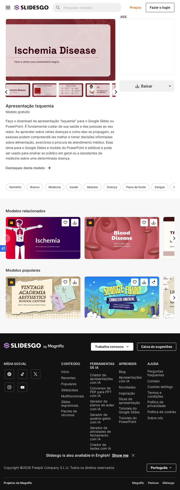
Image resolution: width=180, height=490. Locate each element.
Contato (153, 381)
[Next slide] (108, 50)
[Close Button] (133, 455)
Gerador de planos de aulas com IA (102, 405)
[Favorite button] (95, 26)
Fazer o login (160, 7)
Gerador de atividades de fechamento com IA (100, 433)
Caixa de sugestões (156, 347)
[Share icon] (107, 26)
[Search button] (58, 7)
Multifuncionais (72, 396)
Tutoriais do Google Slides (129, 410)
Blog (122, 372)
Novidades (127, 387)
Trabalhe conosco (109, 347)
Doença (112, 187)
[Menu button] (8, 7)
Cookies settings (160, 387)
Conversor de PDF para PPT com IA (101, 392)
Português (159, 468)
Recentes (68, 378)
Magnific (138, 483)
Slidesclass (69, 390)
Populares (68, 384)
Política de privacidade (156, 404)
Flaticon (153, 483)
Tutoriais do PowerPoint (128, 420)
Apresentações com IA (130, 379)
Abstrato (92, 187)
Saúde (74, 187)
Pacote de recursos (69, 413)
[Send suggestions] (3, 248)
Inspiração (127, 393)
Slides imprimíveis (69, 403)
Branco (35, 187)
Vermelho (15, 187)
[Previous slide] (6, 238)
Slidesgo (168, 483)
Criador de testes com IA (100, 446)
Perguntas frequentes (155, 373)
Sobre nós (155, 418)
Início (65, 372)
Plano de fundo (136, 187)
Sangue (160, 187)
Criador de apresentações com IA (101, 378)
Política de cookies (161, 412)
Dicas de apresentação (129, 401)
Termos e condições (155, 394)
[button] (115, 92)
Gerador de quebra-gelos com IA (100, 418)
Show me (120, 455)
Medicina (55, 187)
